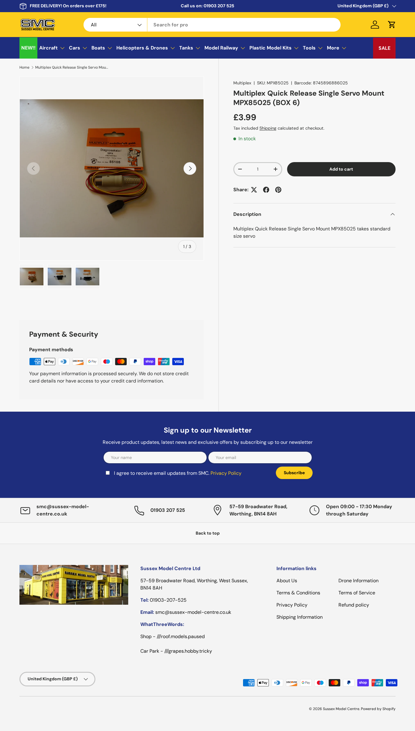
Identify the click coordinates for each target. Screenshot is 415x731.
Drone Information (358, 580)
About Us (286, 580)
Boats (98, 48)
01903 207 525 (219, 5)
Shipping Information (299, 617)
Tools (309, 48)
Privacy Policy (226, 473)
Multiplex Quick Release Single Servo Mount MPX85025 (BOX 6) (71, 67)
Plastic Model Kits (270, 48)
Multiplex (242, 83)
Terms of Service (356, 593)
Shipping (267, 128)
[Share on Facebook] (266, 190)
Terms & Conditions (298, 593)
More (333, 48)
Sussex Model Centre (341, 708)
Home (24, 67)
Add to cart (341, 169)
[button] (392, 24)
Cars (74, 48)
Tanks (186, 48)
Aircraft (48, 48)
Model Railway (221, 48)
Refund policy (353, 605)
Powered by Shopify (378, 708)
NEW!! (28, 48)
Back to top (208, 533)
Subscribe (294, 472)
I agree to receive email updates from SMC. (178, 473)
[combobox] (212, 25)
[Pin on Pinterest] (278, 190)
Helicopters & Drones (142, 48)
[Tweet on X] (254, 190)
